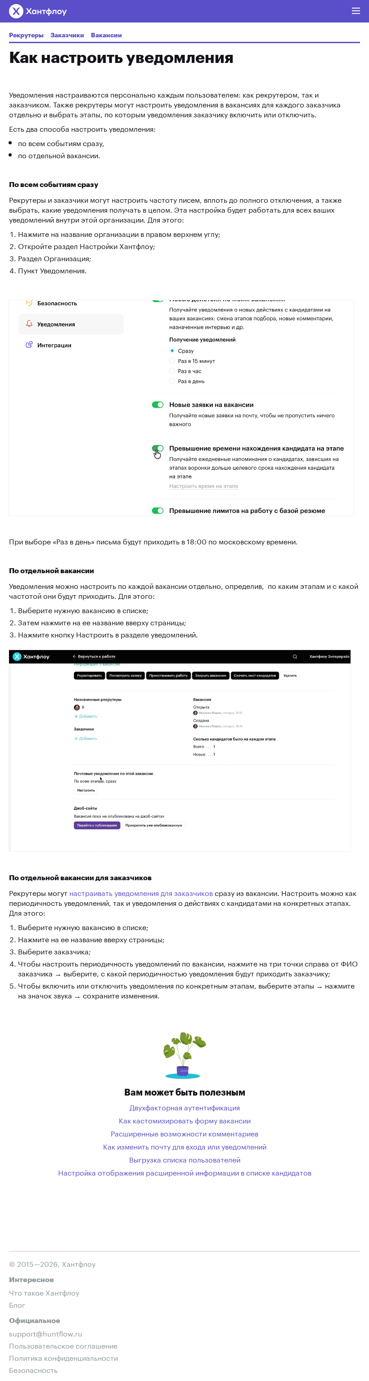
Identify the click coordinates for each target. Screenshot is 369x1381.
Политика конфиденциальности (63, 1357)
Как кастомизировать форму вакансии (185, 1120)
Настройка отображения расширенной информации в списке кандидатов (184, 1172)
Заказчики (67, 35)
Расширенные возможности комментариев (184, 1133)
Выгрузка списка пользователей (184, 1159)
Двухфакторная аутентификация (185, 1107)
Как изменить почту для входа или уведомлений (184, 1146)
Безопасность (33, 1369)
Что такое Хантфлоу (44, 1291)
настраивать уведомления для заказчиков (141, 892)
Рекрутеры (26, 35)
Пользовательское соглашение (63, 1344)
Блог (17, 1304)
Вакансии (106, 35)
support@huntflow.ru (45, 1332)
